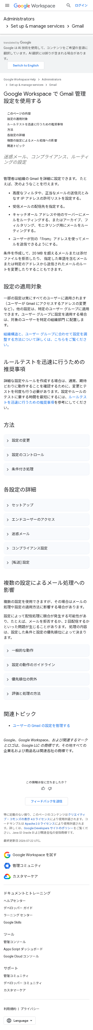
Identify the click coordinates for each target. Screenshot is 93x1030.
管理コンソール (15, 942)
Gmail (78, 26)
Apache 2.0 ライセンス (40, 823)
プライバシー (30, 1009)
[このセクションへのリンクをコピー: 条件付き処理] (37, 469)
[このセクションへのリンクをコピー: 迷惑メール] (34, 533)
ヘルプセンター (15, 901)
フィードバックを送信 (46, 801)
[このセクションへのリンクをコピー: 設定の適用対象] (46, 287)
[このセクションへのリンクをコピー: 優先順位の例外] (41, 679)
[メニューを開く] (7, 5)
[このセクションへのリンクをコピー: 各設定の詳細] (40, 490)
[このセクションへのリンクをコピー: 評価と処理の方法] (45, 693)
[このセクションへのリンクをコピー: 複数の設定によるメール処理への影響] (18, 590)
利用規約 (10, 1009)
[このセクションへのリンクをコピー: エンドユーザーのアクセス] (59, 519)
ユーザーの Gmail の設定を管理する (41, 726)
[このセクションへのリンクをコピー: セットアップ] (37, 505)
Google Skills (12, 922)
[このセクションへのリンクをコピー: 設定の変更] (34, 440)
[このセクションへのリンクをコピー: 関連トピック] (40, 714)
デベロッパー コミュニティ (23, 983)
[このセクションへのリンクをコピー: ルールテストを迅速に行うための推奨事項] (29, 369)
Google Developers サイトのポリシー (48, 828)
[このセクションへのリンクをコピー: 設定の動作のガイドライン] (59, 664)
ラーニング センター (18, 915)
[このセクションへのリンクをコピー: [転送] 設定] (34, 562)
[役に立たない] (49, 788)
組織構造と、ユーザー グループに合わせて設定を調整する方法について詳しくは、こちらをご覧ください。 (45, 339)
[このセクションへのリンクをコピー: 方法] (18, 425)
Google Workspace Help (20, 79)
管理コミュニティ (16, 976)
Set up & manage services (38, 26)
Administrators (19, 19)
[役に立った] (43, 788)
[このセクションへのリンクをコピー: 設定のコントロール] (48, 454)
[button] (46, 440)
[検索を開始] (68, 5)
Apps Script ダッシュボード (23, 949)
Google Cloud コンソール (21, 956)
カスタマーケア (15, 990)
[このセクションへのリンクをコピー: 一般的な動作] (37, 650)
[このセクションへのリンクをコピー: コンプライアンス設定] (52, 548)
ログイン (81, 5)
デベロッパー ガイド (18, 908)
